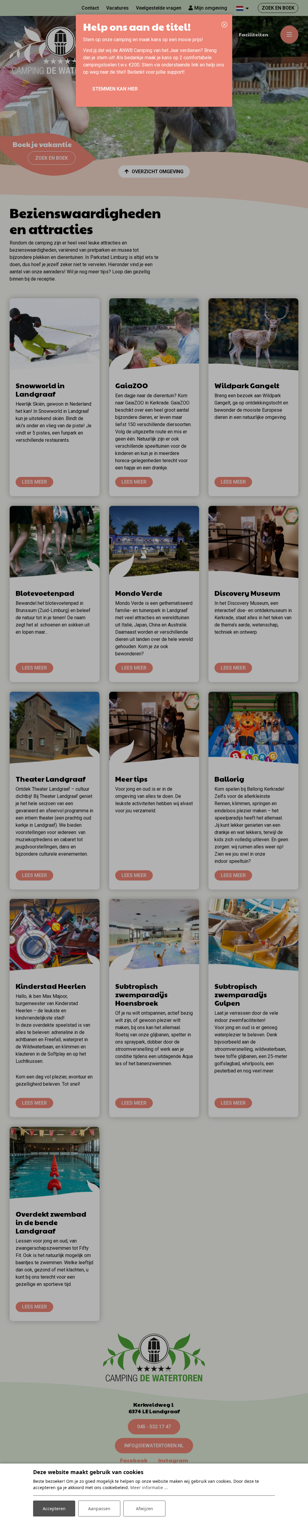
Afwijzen (144, 1508)
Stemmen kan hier (115, 89)
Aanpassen (99, 1508)
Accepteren (54, 1508)
